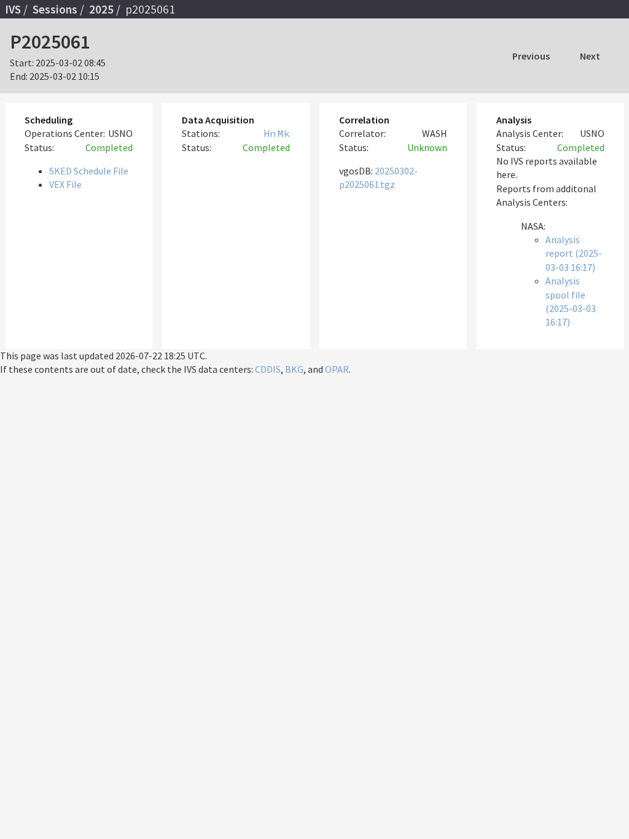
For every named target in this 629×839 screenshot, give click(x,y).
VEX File (65, 184)
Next (590, 56)
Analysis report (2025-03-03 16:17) (573, 253)
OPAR (337, 369)
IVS (13, 9)
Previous (531, 56)
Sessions (55, 9)
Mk (284, 133)
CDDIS (268, 369)
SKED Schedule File (88, 171)
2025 (101, 9)
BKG (294, 369)
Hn (270, 133)
